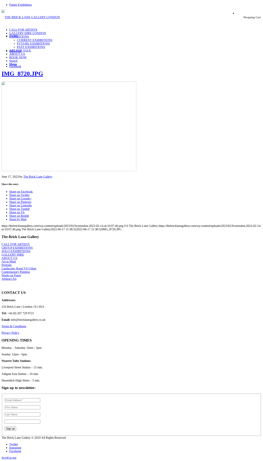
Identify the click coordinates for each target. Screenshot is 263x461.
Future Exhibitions (20, 4)
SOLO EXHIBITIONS (16, 251)
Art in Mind (9, 261)
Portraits (7, 265)
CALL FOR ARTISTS (16, 244)
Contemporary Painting (16, 272)
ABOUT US (9, 258)
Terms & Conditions (14, 326)
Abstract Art (9, 278)
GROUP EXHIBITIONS (17, 247)
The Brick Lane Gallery (37, 176)
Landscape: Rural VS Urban (19, 268)
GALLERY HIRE (13, 254)
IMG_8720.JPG (22, 73)
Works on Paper (11, 275)
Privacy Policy (10, 332)
